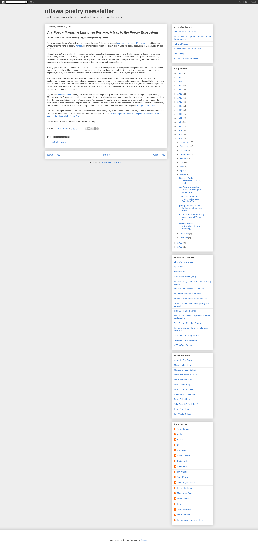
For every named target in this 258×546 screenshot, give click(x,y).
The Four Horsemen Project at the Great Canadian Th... (189, 199)
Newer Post (53, 155)
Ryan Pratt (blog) (182, 409)
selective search (64, 94)
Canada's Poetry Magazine (131, 43)
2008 (180, 134)
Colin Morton (183, 461)
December (185, 142)
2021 (180, 81)
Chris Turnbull (183, 455)
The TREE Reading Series (186, 335)
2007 (180, 138)
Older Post (159, 155)
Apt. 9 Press (180, 266)
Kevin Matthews (184, 488)
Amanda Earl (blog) (183, 360)
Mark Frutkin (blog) (183, 365)
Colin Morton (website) (184, 394)
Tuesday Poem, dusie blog (186, 340)
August (183, 158)
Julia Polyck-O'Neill (186, 482)
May (182, 166)
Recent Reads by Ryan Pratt (187, 49)
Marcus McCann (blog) (185, 370)
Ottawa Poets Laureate (185, 31)
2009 (180, 130)
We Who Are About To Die (186, 58)
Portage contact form (146, 105)
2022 (180, 77)
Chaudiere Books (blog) (185, 276)
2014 (180, 110)
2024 (180, 73)
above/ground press (183, 262)
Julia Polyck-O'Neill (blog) (186, 404)
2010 (180, 126)
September (185, 154)
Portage (78, 46)
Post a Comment (58, 142)
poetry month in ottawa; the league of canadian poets (191, 208)
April (182, 170)
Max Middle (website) (184, 389)
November (185, 146)
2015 (180, 106)
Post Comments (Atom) (112, 162)
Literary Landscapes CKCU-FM (189, 289)
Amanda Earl (183, 429)
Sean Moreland (184, 509)
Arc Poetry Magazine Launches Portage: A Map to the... (190, 189)
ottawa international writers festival (190, 298)
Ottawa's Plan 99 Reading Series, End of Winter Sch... (191, 217)
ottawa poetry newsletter (79, 11)
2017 (180, 98)
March (183, 174)
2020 (180, 85)
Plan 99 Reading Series (185, 311)
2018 (180, 94)
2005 (180, 247)
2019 (180, 90)
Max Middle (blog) (182, 384)
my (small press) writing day (187, 293)
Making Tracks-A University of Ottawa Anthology (190, 226)
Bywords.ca (179, 271)
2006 (180, 243)
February (184, 233)
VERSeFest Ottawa (183, 345)
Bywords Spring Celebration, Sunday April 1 (190, 180)
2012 (180, 118)
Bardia (180, 439)
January (184, 238)
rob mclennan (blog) (183, 379)
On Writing (179, 53)
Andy (179, 434)
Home (106, 155)
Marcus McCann (185, 493)
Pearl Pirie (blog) (182, 399)
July (182, 162)
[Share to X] (91, 128)
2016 (180, 102)
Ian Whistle (182, 472)
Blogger (144, 540)
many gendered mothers (185, 375)
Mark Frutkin (183, 498)
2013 (180, 114)
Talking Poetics (181, 44)
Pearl (179, 504)
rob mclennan (183, 515)
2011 (179, 122)
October (184, 150)
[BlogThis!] (88, 128)
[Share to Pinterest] (97, 128)
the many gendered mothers (190, 520)
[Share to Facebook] (94, 128)
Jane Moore (182, 477)
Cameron (181, 450)
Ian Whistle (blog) (182, 414)
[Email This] (86, 128)
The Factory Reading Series (187, 323)
